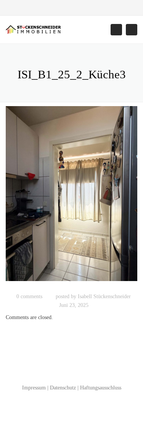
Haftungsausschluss (100, 388)
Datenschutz (63, 388)
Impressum (34, 388)
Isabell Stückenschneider (104, 296)
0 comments (29, 296)
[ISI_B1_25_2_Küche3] (71, 197)
